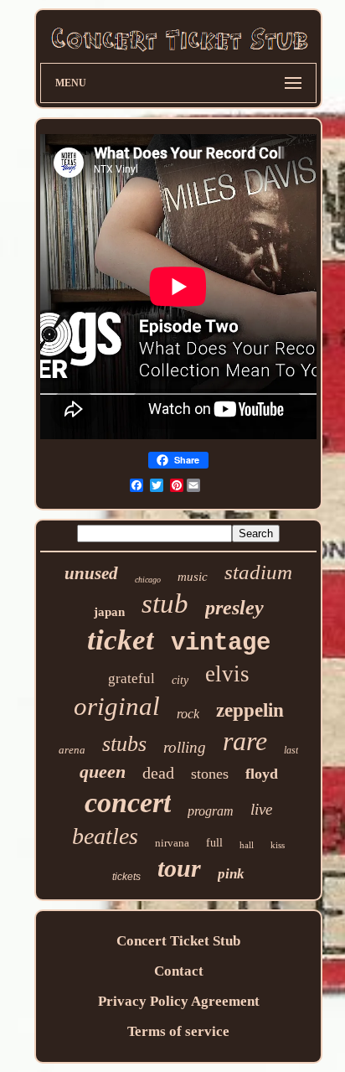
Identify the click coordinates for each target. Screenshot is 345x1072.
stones (210, 773)
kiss (277, 845)
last (291, 750)
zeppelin (250, 710)
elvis (227, 673)
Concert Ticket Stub (178, 941)
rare (245, 741)
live (261, 809)
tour (179, 868)
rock (188, 714)
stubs (124, 744)
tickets (126, 877)
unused (91, 573)
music (193, 576)
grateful (131, 678)
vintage (220, 643)
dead (158, 773)
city (180, 680)
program (211, 811)
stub (165, 603)
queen (103, 771)
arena (72, 749)
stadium (258, 572)
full (214, 842)
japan (109, 612)
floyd (261, 773)
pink (231, 874)
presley (234, 608)
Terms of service (178, 1031)
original (117, 706)
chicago (148, 579)
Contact (178, 971)
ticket (120, 640)
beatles (105, 836)
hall (246, 845)
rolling (184, 747)
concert (128, 802)
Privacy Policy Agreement (179, 1001)
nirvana (172, 842)
